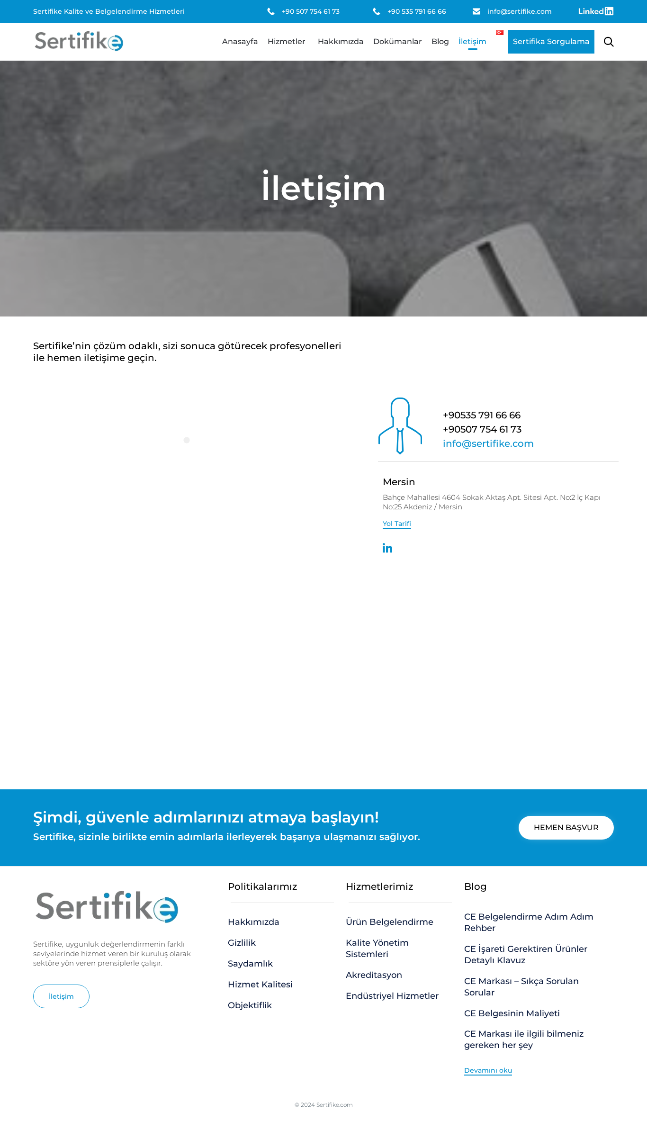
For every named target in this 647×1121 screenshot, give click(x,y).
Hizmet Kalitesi (260, 984)
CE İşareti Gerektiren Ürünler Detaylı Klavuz (525, 955)
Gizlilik (242, 943)
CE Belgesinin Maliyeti (512, 1013)
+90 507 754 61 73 (311, 11)
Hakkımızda (341, 41)
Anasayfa (240, 41)
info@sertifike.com (519, 11)
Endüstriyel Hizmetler (392, 996)
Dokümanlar (397, 41)
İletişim (472, 41)
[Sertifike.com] (79, 42)
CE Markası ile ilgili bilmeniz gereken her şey (524, 1039)
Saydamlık (250, 963)
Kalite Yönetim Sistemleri (377, 948)
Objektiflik (250, 1005)
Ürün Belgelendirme (389, 922)
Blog (440, 41)
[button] (397, 524)
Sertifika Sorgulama (551, 41)
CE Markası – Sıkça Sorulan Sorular (521, 987)
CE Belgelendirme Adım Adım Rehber (528, 922)
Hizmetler (287, 41)
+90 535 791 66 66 (416, 11)
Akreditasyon (374, 975)
